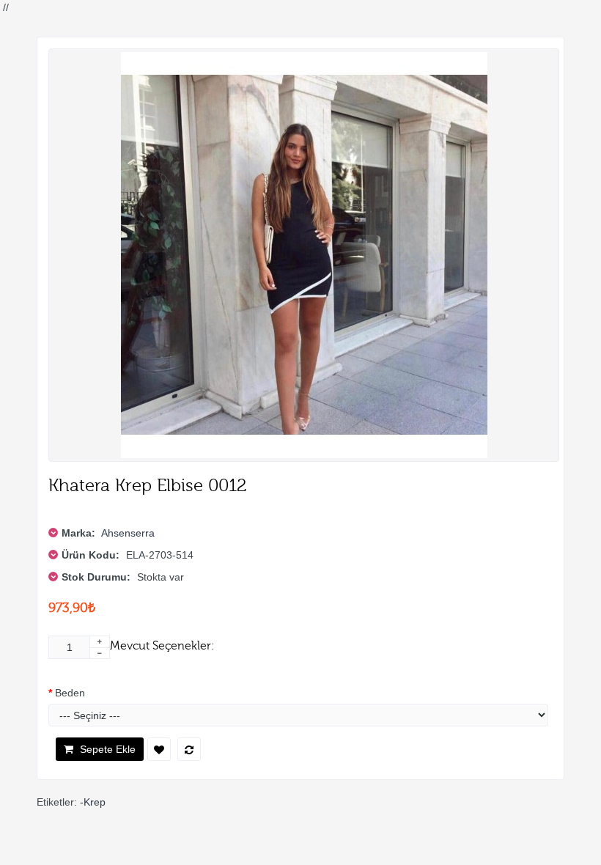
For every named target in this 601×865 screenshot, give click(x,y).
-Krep (93, 802)
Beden (70, 693)
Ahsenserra (128, 533)
